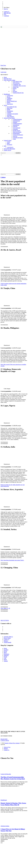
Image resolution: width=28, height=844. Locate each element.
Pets (14, 90)
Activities (9, 115)
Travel (5, 105)
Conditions (9, 98)
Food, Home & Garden (9, 80)
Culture (3, 177)
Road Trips (9, 108)
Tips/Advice (10, 104)
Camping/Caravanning (12, 113)
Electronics (6, 654)
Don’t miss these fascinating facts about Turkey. (12, 560)
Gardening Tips (17, 84)
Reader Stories (16, 130)
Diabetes (9, 99)
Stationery (6, 655)
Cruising (9, 112)
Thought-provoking (18, 137)
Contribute (6, 15)
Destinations (10, 111)
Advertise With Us (8, 636)
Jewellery (6, 649)
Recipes (15, 91)
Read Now (3, 65)
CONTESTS (10, 147)
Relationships (16, 133)
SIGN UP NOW (5, 620)
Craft (5, 658)
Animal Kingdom (17, 119)
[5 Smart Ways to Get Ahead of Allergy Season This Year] (10, 824)
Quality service (7, 150)
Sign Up (6, 9)
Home (5, 659)
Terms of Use (7, 747)
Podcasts (15, 126)
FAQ (5, 14)
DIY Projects (16, 83)
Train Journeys (10, 116)
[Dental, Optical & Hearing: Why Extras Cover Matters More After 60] (10, 798)
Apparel (6, 661)
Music (5, 652)
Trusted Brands (7, 642)
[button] (4, 74)
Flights (8, 109)
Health (5, 656)
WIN (5, 146)
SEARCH (18, 153)
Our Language (16, 127)
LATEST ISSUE (5, 740)
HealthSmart (7, 94)
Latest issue (3, 72)
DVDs (5, 651)
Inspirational (16, 125)
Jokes (8, 143)
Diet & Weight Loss (12, 101)
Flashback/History (17, 123)
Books (5, 648)
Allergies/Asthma (5, 826)
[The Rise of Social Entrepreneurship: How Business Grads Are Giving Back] (10, 772)
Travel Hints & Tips (12, 106)
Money (15, 88)
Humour (15, 122)
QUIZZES (9, 144)
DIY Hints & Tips (17, 81)
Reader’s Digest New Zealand (12, 743)
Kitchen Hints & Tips (18, 92)
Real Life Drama (17, 132)
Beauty (8, 97)
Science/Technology (18, 134)
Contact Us (6, 11)
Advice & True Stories (9, 118)
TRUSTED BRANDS (9, 148)
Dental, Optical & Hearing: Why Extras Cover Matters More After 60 (13, 804)
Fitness (8, 102)
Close (2, 841)
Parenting (15, 129)
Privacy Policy (7, 638)
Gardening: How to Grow (19, 85)
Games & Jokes (7, 140)
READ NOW (4, 739)
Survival (15, 136)
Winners (6, 641)
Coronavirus (10, 95)
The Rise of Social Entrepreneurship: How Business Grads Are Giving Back (13, 778)
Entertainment (16, 120)
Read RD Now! (8, 78)
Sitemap (6, 748)
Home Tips (16, 87)
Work (14, 139)
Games (8, 141)
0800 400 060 (7, 13)
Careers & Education (6, 774)
